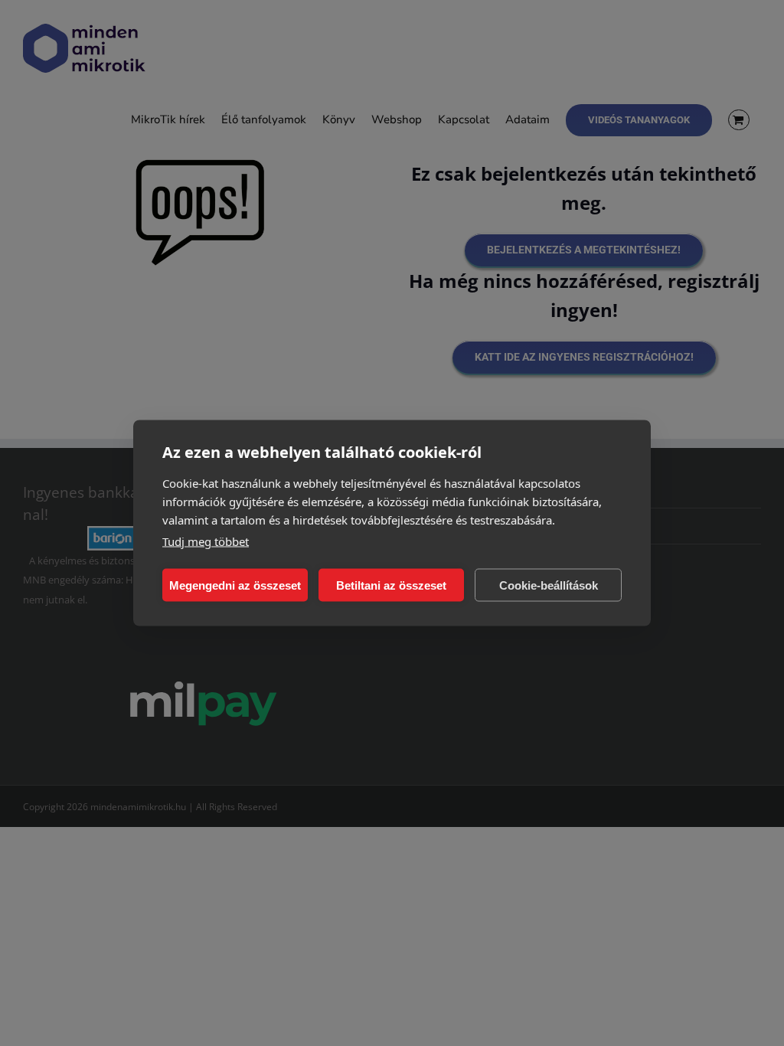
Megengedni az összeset (235, 584)
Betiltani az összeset (391, 584)
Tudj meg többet (205, 541)
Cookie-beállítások (548, 584)
